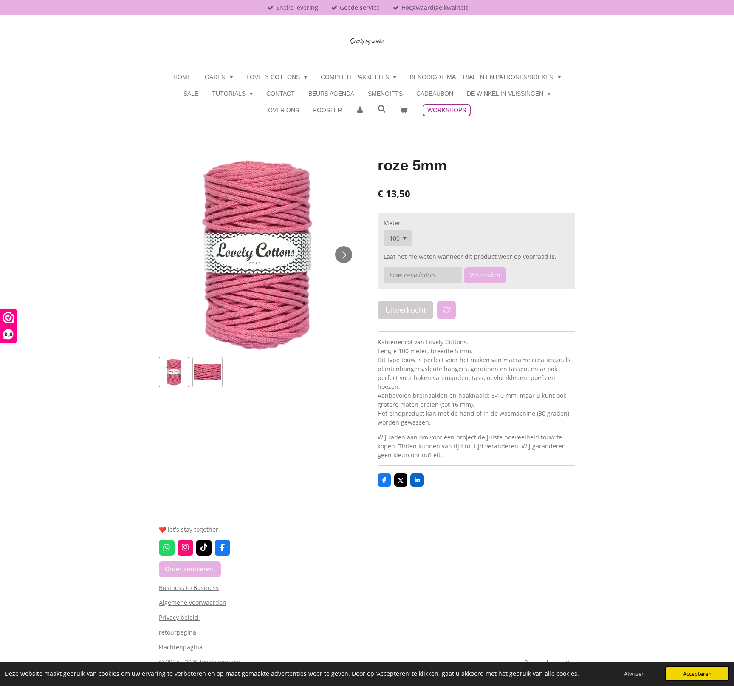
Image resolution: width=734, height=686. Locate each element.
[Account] (360, 110)
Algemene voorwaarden (192, 602)
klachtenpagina (181, 647)
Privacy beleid (179, 617)
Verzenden (485, 275)
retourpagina (177, 632)
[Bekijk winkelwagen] (403, 110)
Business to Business (189, 588)
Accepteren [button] (697, 673)
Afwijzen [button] (634, 673)
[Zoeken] (382, 109)
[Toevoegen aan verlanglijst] (446, 310)
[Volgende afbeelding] (343, 254)
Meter (392, 223)
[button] (174, 372)
